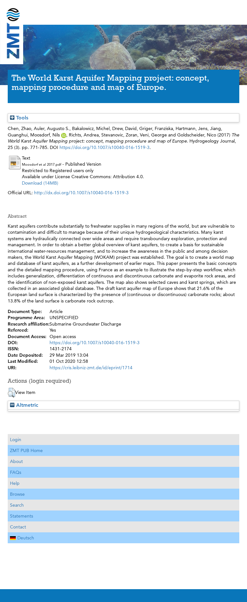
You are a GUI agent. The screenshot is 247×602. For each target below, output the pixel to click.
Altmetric (26, 405)
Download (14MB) (40, 183)
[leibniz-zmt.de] (123, 10)
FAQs (15, 472)
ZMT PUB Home (26, 450)
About (16, 461)
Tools (21, 118)
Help (15, 483)
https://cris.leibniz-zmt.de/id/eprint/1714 (91, 368)
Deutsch (25, 538)
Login (15, 439)
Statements (21, 516)
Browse (17, 494)
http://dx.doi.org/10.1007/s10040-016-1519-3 (81, 193)
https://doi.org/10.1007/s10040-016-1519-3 (104, 147)
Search (17, 505)
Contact (18, 527)
